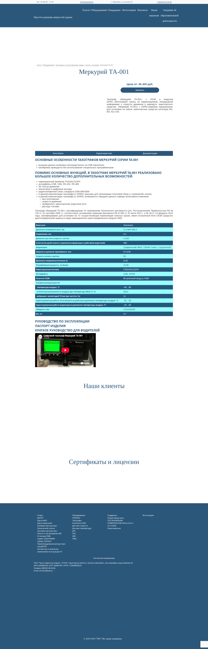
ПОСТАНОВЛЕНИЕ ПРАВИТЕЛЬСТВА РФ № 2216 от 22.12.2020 (120, 523)
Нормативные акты (115, 518)
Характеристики (104, 153)
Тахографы (77, 520)
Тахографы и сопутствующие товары (70, 65)
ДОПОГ (40, 518)
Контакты (142, 10)
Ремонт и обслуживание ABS (49, 533)
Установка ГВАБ (44, 536)
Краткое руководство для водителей (67, 330)
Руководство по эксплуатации (62, 321)
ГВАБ (74, 538)
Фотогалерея (129, 10)
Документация (150, 153)
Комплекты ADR (79, 523)
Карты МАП (42, 520)
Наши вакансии (154, 13)
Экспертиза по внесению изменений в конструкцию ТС (49, 550)
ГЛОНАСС (76, 518)
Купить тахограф (92, 65)
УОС (74, 533)
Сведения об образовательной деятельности (169, 15)
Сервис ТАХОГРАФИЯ (46, 538)
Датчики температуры (81, 528)
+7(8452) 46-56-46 (164, 2)
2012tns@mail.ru (86, 2)
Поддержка (114, 10)
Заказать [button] (139, 90)
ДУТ (74, 531)
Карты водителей (44, 523)
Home (39, 65)
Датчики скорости (80, 526)
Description (58, 153)
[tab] (58, 153)
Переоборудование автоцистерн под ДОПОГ (51, 545)
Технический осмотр (46, 528)
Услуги (85, 10)
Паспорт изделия (50, 326)
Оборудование (99, 10)
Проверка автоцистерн (47, 526)
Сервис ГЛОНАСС (44, 541)
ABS (74, 536)
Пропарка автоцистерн (47, 531)
